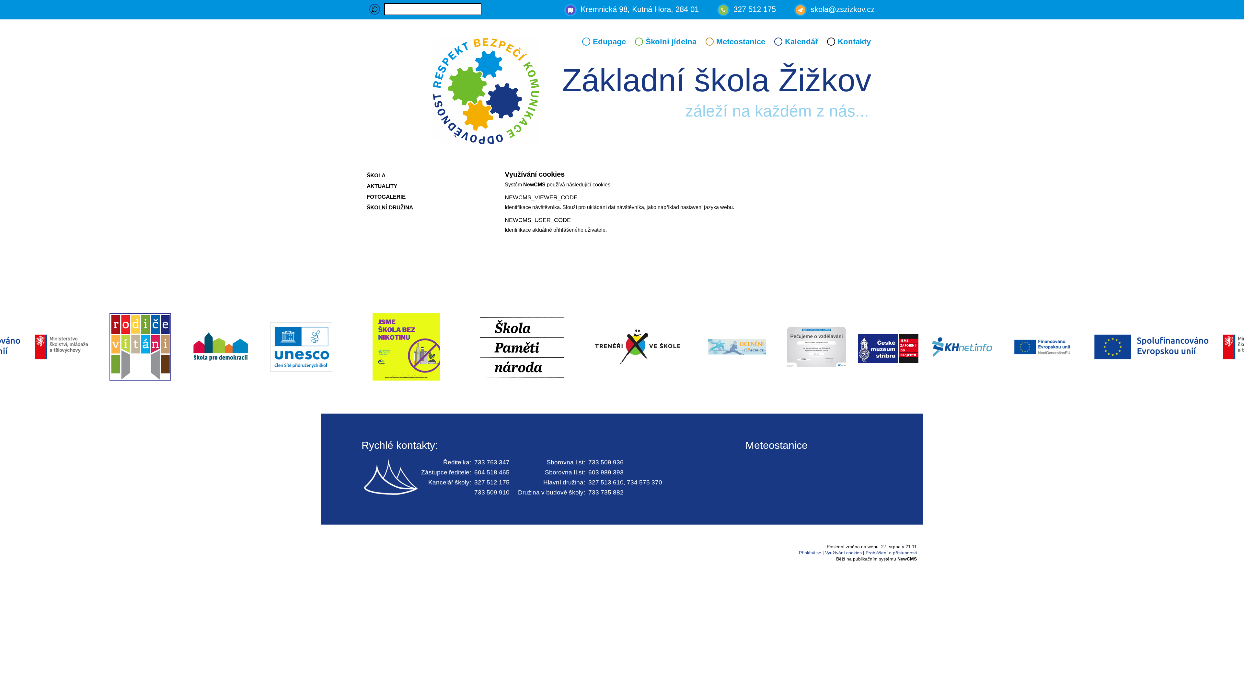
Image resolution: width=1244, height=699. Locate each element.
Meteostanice (740, 41)
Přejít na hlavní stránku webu (622, 92)
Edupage (609, 41)
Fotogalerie (386, 197)
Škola (376, 175)
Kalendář (801, 41)
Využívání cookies (843, 552)
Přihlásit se (810, 552)
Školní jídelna (671, 41)
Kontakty (854, 41)
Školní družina (390, 207)
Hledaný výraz (374, 9)
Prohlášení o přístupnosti (891, 552)
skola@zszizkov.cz (843, 9)
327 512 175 (754, 9)
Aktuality (382, 186)
